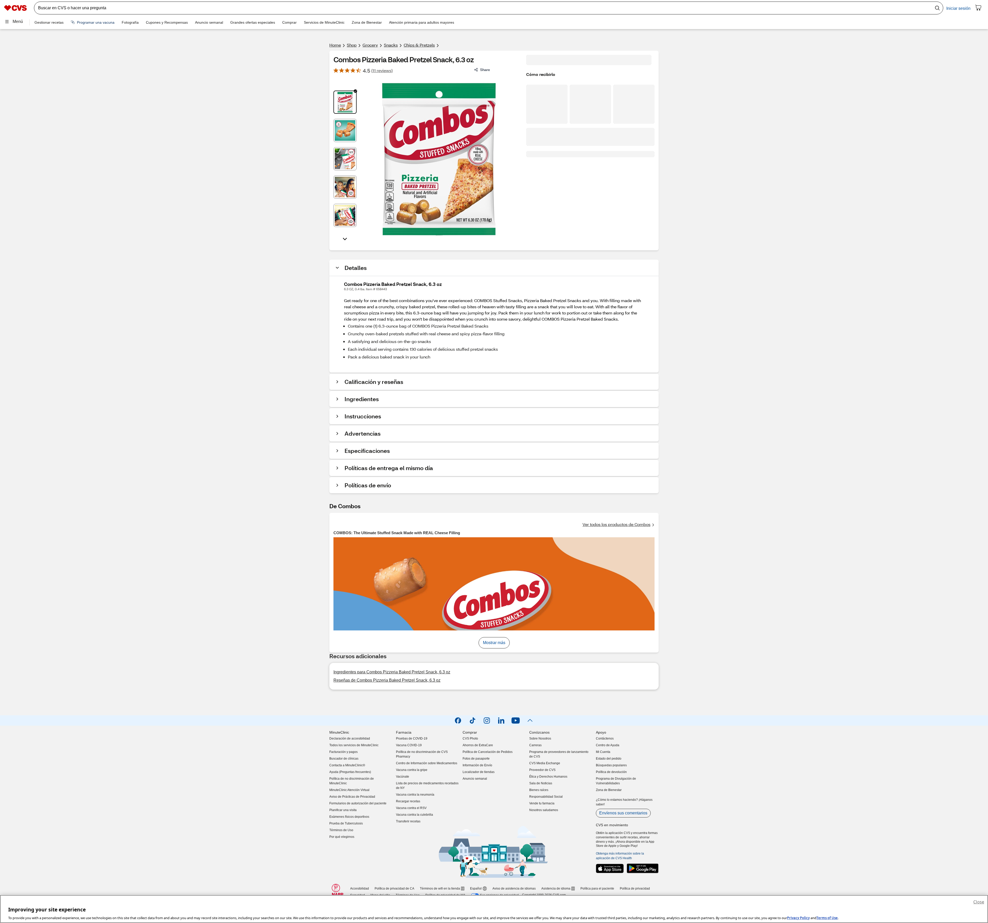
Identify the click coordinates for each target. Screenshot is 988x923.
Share (485, 69)
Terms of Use (827, 917)
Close (978, 902)
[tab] (345, 102)
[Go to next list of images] (345, 238)
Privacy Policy (798, 917)
